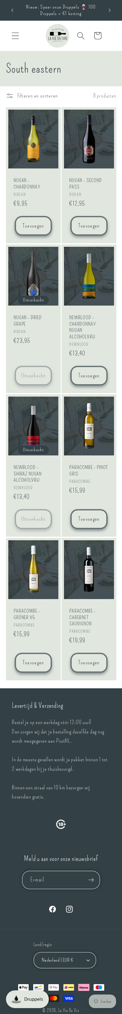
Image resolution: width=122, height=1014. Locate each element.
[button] (15, 35)
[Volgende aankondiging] (109, 10)
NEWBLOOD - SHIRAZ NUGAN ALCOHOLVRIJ (28, 474)
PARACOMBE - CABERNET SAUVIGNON (82, 617)
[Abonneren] (91, 880)
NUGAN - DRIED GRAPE (28, 321)
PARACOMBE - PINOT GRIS (88, 471)
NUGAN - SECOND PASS (85, 184)
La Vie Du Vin (68, 1010)
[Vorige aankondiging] (12, 10)
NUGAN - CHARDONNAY (27, 184)
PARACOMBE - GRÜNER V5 (27, 614)
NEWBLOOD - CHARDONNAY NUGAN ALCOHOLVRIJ (82, 327)
